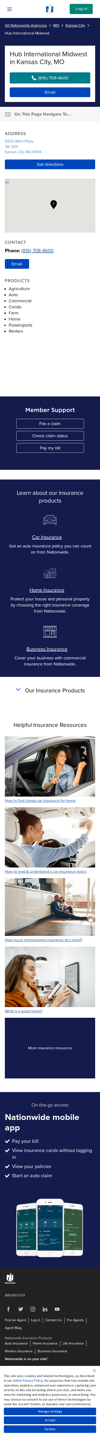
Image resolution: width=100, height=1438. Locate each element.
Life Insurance (73, 1343)
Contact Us (53, 1320)
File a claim (61, 425)
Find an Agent (15, 1320)
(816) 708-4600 (37, 251)
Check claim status (58, 437)
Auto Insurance (16, 1343)
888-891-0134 (15, 1295)
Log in (81, 9)
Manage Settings (50, 1411)
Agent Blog (13, 1328)
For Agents (75, 1320)
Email (50, 92)
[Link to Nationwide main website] (50, 12)
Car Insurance (47, 537)
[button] (53, 204)
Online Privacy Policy (28, 1380)
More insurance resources (58, 1049)
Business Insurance (46, 649)
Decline (50, 1429)
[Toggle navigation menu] (8, 114)
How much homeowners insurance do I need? (43, 940)
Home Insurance (47, 590)
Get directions (50, 164)
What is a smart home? (23, 1011)
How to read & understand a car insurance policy (46, 871)
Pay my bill (62, 449)
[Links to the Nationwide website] (10, 1283)
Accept (50, 1420)
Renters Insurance (19, 1351)
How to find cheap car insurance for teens (40, 800)
